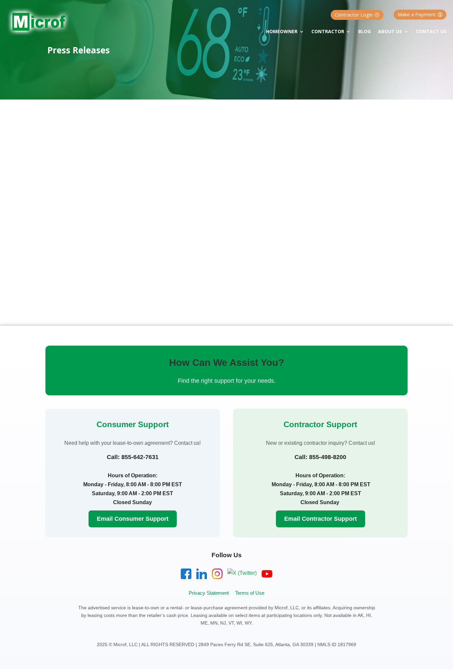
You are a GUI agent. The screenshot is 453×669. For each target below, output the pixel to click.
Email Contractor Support (320, 518)
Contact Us (431, 31)
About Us (390, 31)
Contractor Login (354, 14)
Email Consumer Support (132, 518)
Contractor (327, 31)
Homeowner (281, 31)
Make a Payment (417, 14)
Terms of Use (249, 593)
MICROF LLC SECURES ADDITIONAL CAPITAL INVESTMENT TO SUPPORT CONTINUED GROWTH (212, 233)
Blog (364, 31)
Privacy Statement (209, 593)
